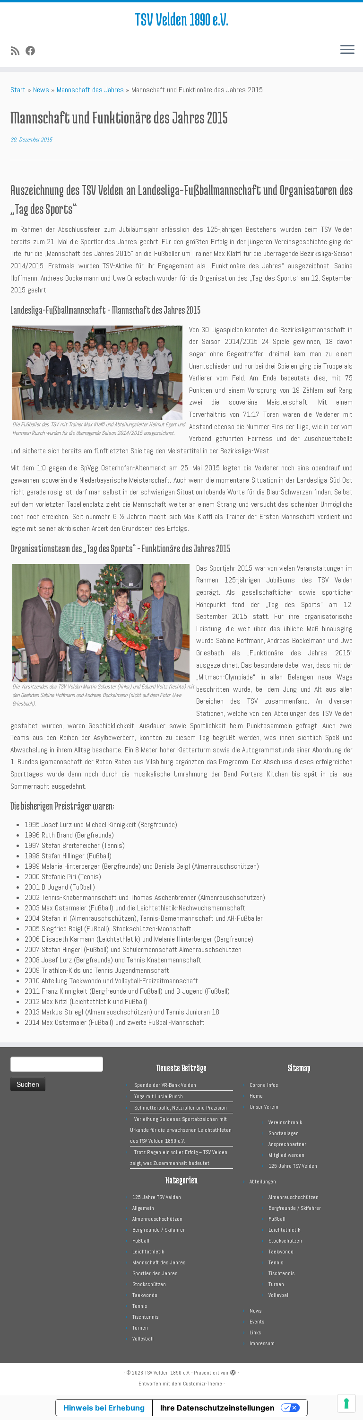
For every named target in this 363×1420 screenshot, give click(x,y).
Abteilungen (263, 1181)
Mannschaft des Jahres (90, 90)
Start (18, 90)
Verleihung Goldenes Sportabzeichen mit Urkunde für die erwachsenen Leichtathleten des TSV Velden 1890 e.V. (181, 1130)
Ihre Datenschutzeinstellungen (217, 1407)
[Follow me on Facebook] (34, 51)
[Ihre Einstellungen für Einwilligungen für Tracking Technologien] (346, 1403)
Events (257, 1321)
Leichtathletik (148, 1251)
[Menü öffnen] (347, 50)
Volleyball (143, 1338)
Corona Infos (264, 1085)
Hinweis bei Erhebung (104, 1407)
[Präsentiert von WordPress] (233, 1371)
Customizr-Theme (202, 1383)
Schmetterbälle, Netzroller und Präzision (180, 1107)
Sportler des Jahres (154, 1273)
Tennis (139, 1306)
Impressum (262, 1343)
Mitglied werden (286, 1155)
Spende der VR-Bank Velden (165, 1085)
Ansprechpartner (287, 1144)
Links (255, 1332)
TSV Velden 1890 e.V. (181, 18)
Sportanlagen (283, 1133)
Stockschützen (149, 1284)
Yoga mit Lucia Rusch (158, 1096)
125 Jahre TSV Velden (156, 1197)
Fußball (140, 1240)
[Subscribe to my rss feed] (18, 51)
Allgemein (143, 1208)
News (41, 90)
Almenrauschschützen (157, 1219)
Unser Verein (264, 1106)
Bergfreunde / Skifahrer (158, 1229)
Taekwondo (144, 1295)
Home (256, 1096)
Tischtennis (145, 1317)
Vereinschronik (285, 1122)
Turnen (140, 1327)
